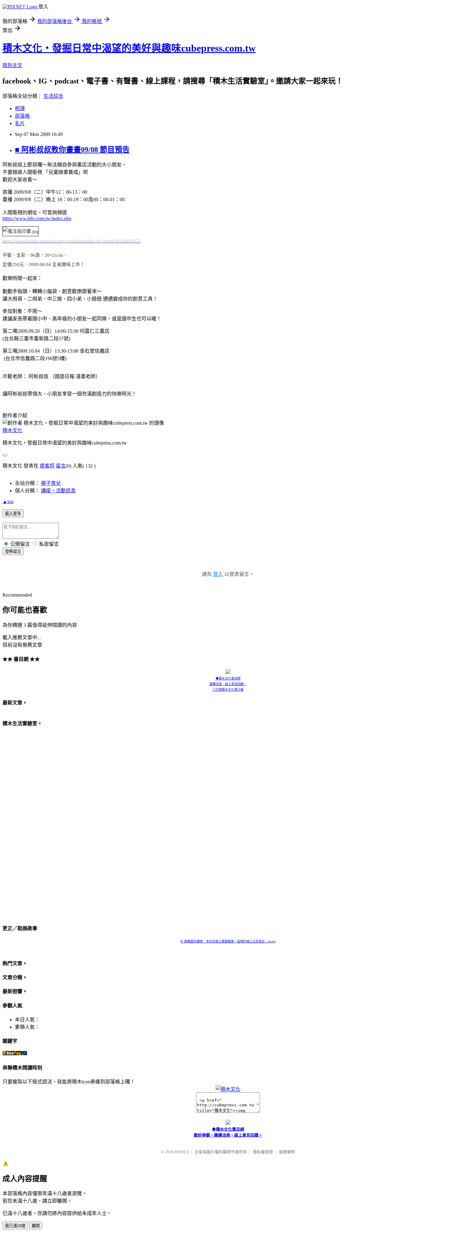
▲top (8, 501)
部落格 (22, 116)
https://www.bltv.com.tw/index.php (36, 218)
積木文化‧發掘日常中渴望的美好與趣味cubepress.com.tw (129, 48)
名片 (20, 123)
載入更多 (13, 513)
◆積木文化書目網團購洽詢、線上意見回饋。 (228, 681)
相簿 (20, 108)
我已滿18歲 (15, 1225)
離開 (36, 1225)
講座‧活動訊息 (58, 490)
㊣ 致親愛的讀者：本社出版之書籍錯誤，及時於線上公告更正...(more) (228, 941)
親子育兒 (51, 483)
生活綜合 (53, 96)
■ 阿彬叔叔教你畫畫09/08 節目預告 (72, 150)
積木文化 (12, 430)
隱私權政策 (263, 1152)
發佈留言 (13, 551)
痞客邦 (47, 465)
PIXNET (182, 1152)
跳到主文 (12, 65)
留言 (61, 465)
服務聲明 (287, 1152)
